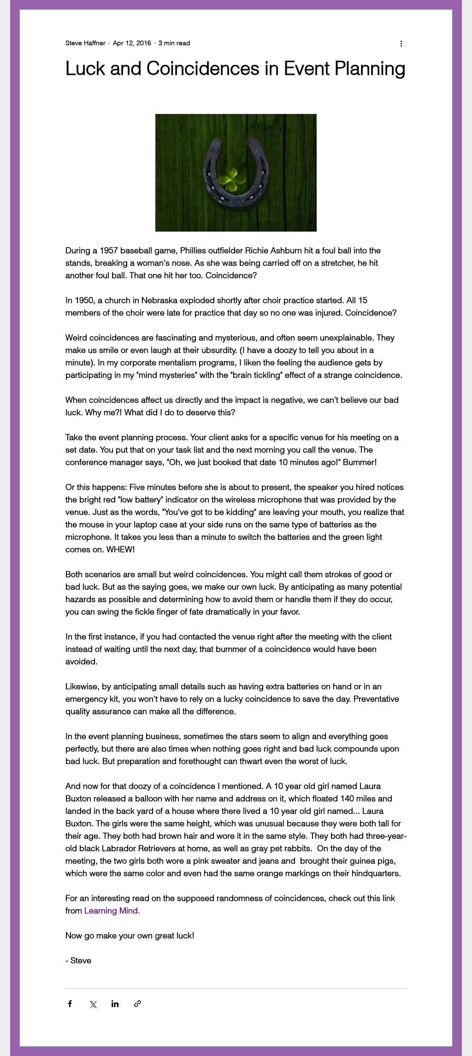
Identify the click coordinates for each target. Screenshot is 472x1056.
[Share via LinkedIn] (115, 1003)
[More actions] (401, 42)
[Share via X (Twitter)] (92, 1003)
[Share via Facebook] (69, 1003)
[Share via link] (137, 1003)
